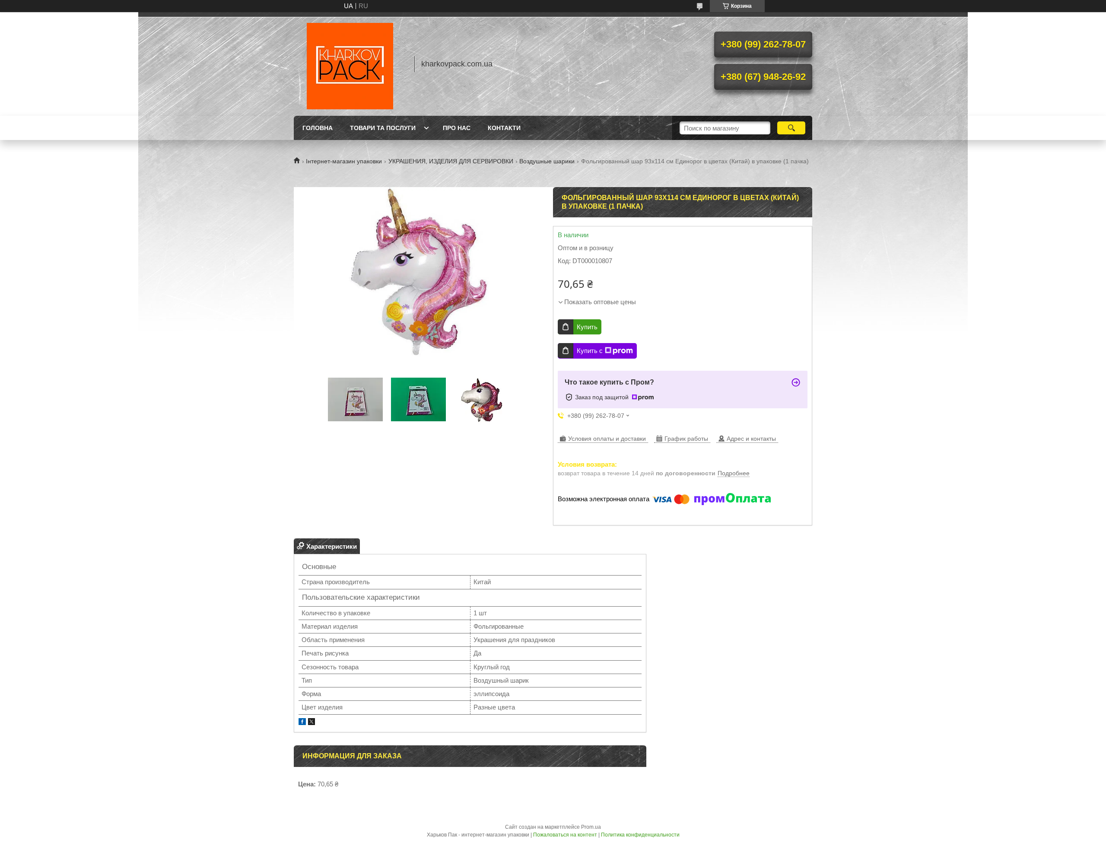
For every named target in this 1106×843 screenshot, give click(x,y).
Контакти (504, 127)
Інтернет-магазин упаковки (344, 161)
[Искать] (791, 127)
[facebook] (302, 722)
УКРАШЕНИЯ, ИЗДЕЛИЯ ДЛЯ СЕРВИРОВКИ (450, 161)
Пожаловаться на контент (565, 835)
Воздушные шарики (547, 161)
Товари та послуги (383, 127)
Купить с (590, 350)
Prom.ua (591, 827)
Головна (317, 127)
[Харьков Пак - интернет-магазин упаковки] (350, 64)
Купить (587, 327)
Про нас (456, 127)
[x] (311, 722)
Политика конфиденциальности (640, 835)
